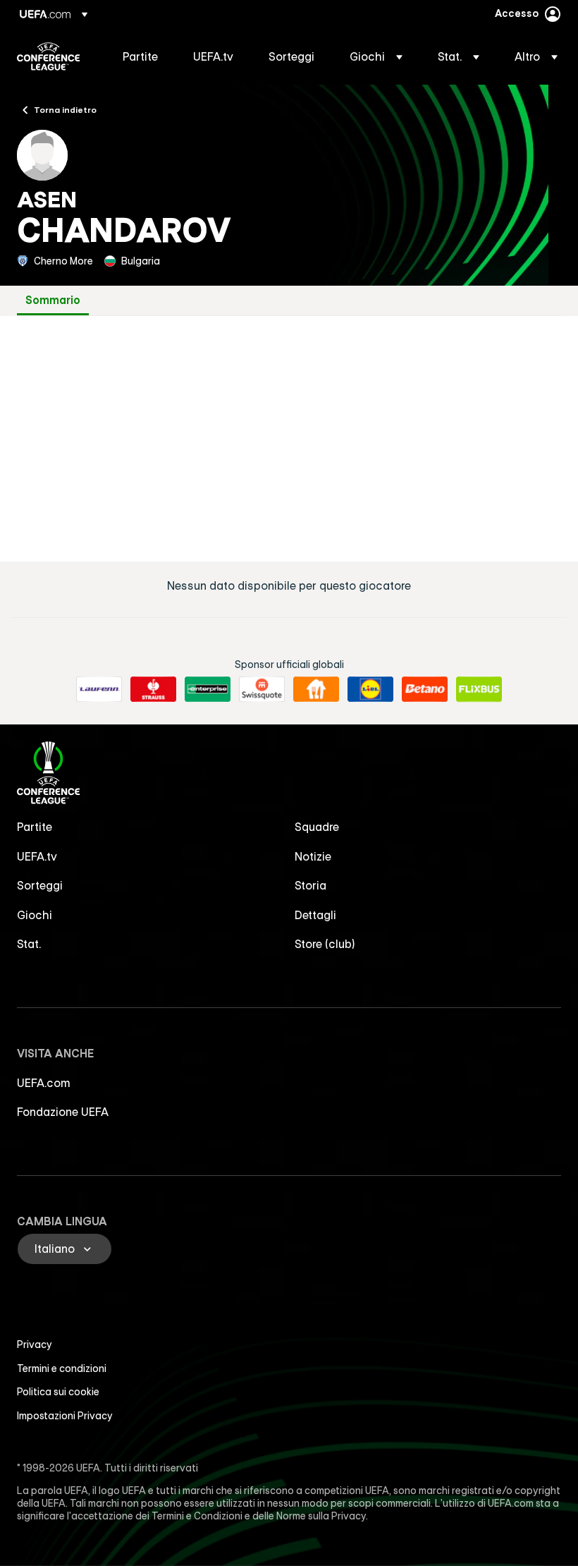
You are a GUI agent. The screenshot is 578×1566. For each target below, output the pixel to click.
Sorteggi (40, 885)
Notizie (313, 856)
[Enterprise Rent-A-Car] (207, 689)
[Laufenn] (99, 689)
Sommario (52, 300)
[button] (376, 56)
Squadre (317, 826)
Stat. (29, 943)
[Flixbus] (479, 689)
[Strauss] (153, 689)
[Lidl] (370, 689)
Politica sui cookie (58, 1391)
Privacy (34, 1344)
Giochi (34, 915)
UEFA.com (43, 1082)
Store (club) (325, 943)
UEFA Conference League (48, 56)
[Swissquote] (262, 689)
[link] (140, 56)
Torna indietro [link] (65, 109)
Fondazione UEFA (63, 1111)
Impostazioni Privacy (65, 1415)
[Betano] (425, 689)
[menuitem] (140, 56)
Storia (310, 885)
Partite (34, 826)
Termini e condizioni (61, 1368)
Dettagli (315, 915)
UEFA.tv (37, 856)
